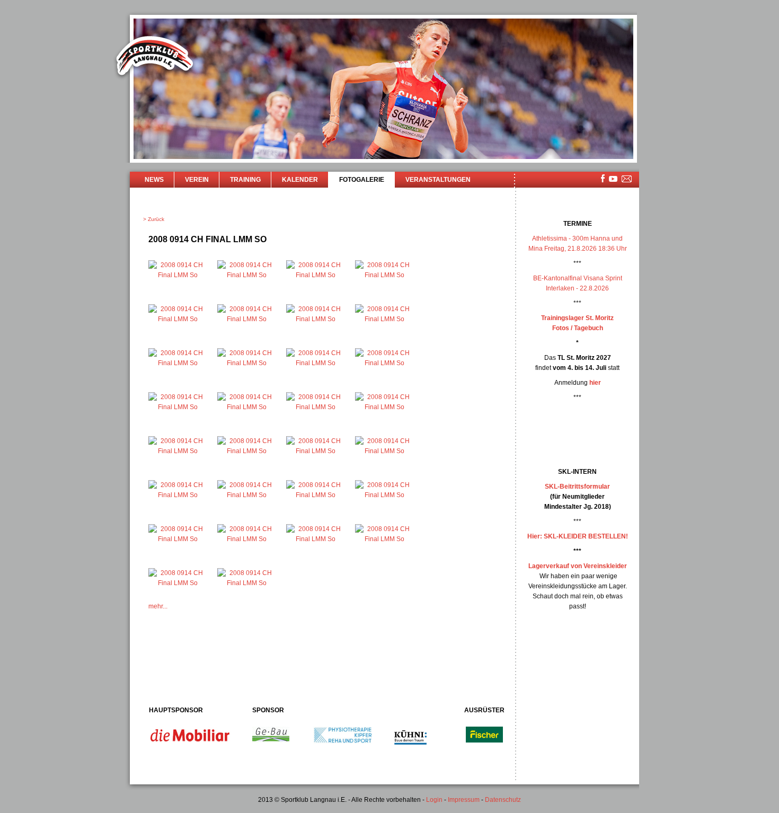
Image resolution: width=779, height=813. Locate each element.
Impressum (464, 799)
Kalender (300, 179)
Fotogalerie (361, 179)
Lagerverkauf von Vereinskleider (577, 566)
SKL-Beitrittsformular (577, 486)
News (154, 179)
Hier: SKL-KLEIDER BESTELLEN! (577, 536)
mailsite (627, 179)
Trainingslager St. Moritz (577, 318)
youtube (613, 179)
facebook (603, 178)
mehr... (157, 606)
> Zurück (153, 219)
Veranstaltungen (438, 179)
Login (434, 799)
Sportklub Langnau (155, 57)
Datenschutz (503, 799)
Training (245, 179)
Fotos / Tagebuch (577, 328)
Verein (197, 179)
